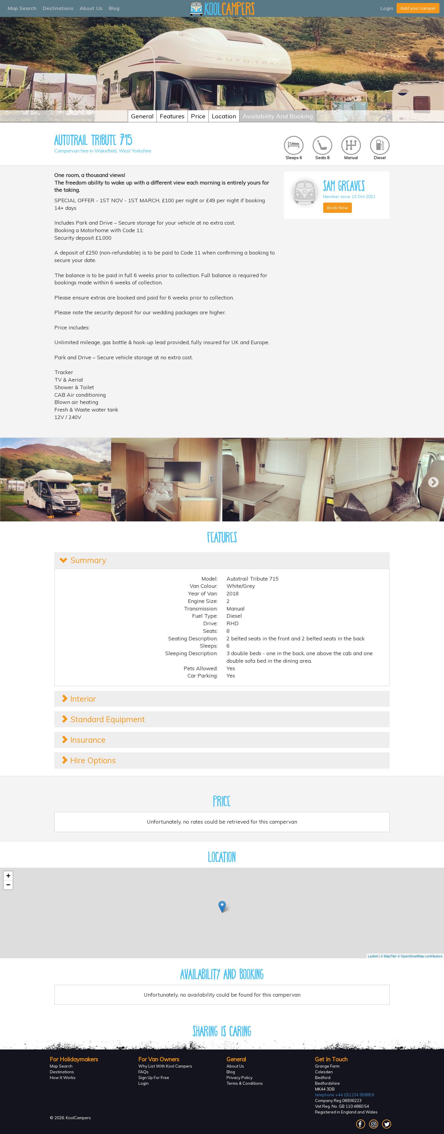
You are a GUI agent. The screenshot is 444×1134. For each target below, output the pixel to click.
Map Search (22, 8)
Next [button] (430, 480)
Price (198, 116)
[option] (55, 479)
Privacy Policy (240, 1077)
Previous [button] (12, 480)
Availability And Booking (278, 116)
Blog (114, 8)
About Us (91, 8)
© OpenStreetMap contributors (419, 955)
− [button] (8, 885)
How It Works (63, 1077)
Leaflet (373, 955)
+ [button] (8, 875)
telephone (344, 1094)
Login (387, 8)
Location (224, 116)
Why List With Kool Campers (165, 1066)
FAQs (143, 1071)
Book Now (337, 207)
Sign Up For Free (153, 1077)
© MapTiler (389, 955)
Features (172, 116)
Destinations (58, 8)
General (142, 116)
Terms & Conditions (245, 1083)
